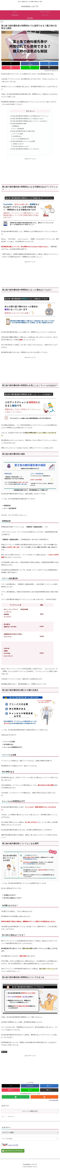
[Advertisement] (30, 171)
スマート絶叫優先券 (18, 128)
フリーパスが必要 (18, 133)
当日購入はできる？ (18, 143)
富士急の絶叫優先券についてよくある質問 (23, 141)
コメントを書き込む (30, 1111)
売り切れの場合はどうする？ (21, 146)
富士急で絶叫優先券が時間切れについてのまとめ (25, 149)
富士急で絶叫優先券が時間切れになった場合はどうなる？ (27, 118)
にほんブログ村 (13, 1145)
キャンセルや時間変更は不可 (21, 138)
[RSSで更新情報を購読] (44, 1097)
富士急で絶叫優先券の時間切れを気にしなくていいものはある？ (29, 121)
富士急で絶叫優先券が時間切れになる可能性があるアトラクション (30, 116)
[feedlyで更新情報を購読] (15, 1097)
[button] (49, 67)
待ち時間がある (17, 136)
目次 (27, 111)
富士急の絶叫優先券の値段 (18, 123)
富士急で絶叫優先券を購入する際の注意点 (23, 131)
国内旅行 (5, 1051)
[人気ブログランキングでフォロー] (12, 1152)
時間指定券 (16, 126)
